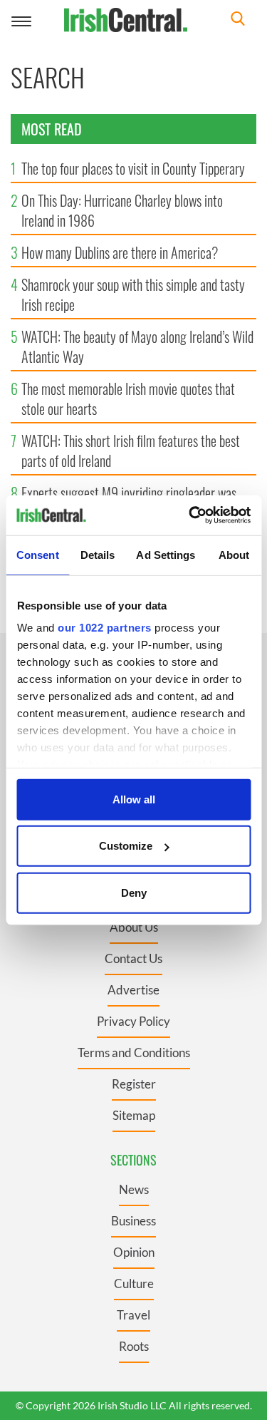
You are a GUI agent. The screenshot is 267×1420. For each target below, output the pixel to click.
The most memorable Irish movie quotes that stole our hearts (128, 398)
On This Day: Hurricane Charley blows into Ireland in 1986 (122, 210)
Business (133, 1220)
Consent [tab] (37, 554)
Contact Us (133, 958)
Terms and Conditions (134, 1052)
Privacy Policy (133, 1021)
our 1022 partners (105, 628)
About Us (134, 927)
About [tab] (234, 554)
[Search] (238, 20)
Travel (133, 1314)
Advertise (133, 989)
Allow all (133, 799)
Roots (134, 1346)
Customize (125, 846)
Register (134, 1083)
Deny (134, 892)
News (134, 1189)
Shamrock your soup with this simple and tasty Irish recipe (133, 294)
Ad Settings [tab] (165, 554)
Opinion (134, 1252)
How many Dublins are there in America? (119, 252)
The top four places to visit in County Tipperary (133, 168)
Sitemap (133, 1115)
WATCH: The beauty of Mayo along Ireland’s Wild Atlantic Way (137, 346)
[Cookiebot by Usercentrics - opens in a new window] (190, 515)
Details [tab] (97, 554)
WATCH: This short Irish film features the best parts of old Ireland (130, 450)
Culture (134, 1283)
